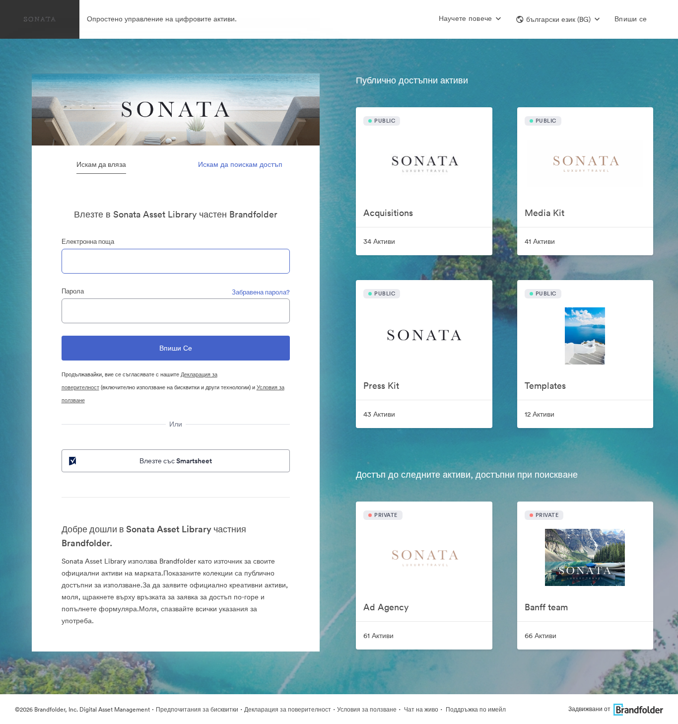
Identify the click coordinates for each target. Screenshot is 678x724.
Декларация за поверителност (287, 709)
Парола (73, 291)
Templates (545, 385)
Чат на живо (420, 709)
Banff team (546, 607)
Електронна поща (88, 241)
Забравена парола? (261, 292)
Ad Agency (385, 607)
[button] (558, 19)
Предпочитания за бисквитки (197, 709)
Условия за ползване (367, 709)
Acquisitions (388, 212)
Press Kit (381, 385)
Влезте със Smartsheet (175, 461)
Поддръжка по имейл (475, 709)
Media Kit (544, 212)
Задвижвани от (589, 709)
